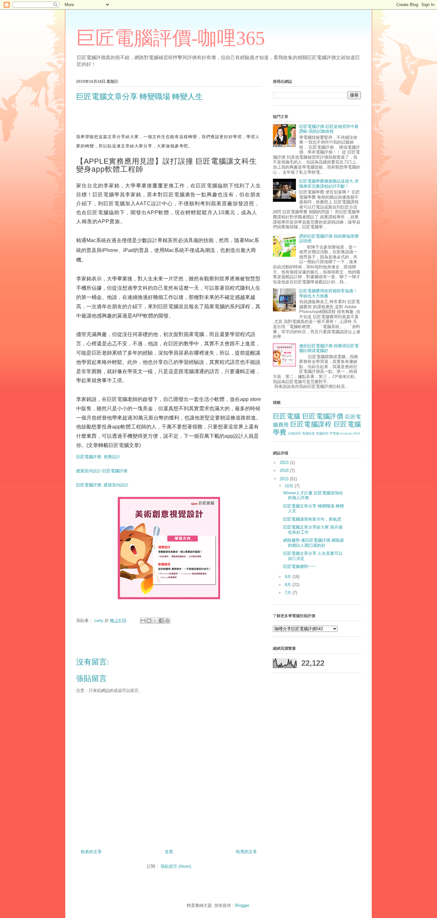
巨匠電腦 (286, 416)
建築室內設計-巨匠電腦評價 (101, 470)
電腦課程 (322, 433)
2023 (285, 462)
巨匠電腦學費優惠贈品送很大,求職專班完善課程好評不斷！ (329, 184)
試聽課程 (294, 433)
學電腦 (334, 433)
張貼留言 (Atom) (176, 866)
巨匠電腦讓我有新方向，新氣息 (312, 519)
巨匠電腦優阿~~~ (299, 566)
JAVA (356, 433)
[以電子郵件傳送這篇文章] (143, 620)
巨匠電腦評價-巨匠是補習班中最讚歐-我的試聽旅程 (329, 129)
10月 (290, 485)
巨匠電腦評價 (322, 416)
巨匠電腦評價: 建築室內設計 (102, 485)
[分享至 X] (155, 620)
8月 (288, 584)
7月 (288, 592)
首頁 (169, 851)
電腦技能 (308, 433)
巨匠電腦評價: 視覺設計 (98, 456)
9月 (288, 576)
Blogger (242, 905)
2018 (285, 470)
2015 (285, 478)
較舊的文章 (246, 851)
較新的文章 (91, 851)
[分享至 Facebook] (161, 620)
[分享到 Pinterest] (167, 620)
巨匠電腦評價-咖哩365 (170, 38)
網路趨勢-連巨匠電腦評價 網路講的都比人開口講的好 (313, 543)
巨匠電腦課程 (310, 424)
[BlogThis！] (149, 620)
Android (346, 433)
